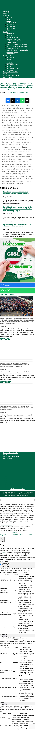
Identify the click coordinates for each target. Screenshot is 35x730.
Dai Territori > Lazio (22, 92)
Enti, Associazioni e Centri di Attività (17, 44)
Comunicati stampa (12, 64)
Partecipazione (11, 28)
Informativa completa (6, 525)
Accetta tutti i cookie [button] (17, 534)
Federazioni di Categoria (13, 39)
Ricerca (5, 13)
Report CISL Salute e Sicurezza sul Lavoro (18, 50)
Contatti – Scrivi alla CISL (10, 72)
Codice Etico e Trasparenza (11, 75)
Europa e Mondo (11, 23)
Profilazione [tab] (3, 634)
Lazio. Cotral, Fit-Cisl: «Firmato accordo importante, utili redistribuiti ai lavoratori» (16, 193)
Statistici (25, 530)
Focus (8, 61)
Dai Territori (10, 70)
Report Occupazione (12, 52)
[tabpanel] (17, 601)
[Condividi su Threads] (27, 100)
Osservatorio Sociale (12, 48)
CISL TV (9, 66)
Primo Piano (10, 57)
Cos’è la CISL (10, 33)
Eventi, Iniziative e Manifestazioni (16, 41)
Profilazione (17, 530)
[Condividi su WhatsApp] (22, 100)
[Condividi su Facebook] (8, 100)
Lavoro (8, 19)
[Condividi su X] (12, 100)
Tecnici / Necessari (7, 530)
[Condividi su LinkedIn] (17, 100)
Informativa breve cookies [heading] (7, 500)
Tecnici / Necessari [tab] (5, 563)
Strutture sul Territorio (13, 37)
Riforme (9, 30)
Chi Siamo (9, 35)
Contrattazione (11, 26)
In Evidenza (10, 63)
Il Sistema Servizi (11, 43)
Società (9, 21)
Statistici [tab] (2, 702)
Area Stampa (7, 55)
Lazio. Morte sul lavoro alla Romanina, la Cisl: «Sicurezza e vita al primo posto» (17, 225)
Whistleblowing (7, 77)
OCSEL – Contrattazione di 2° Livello (17, 46)
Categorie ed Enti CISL (13, 68)
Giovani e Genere (11, 24)
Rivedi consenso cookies (17, 489)
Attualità (9, 59)
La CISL (5, 32)
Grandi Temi (6, 15)
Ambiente (9, 17)
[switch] (0, 636)
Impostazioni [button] (4, 532)
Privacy (5, 74)
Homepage (6, 12)
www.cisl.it (3, 552)
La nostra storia (11, 54)
